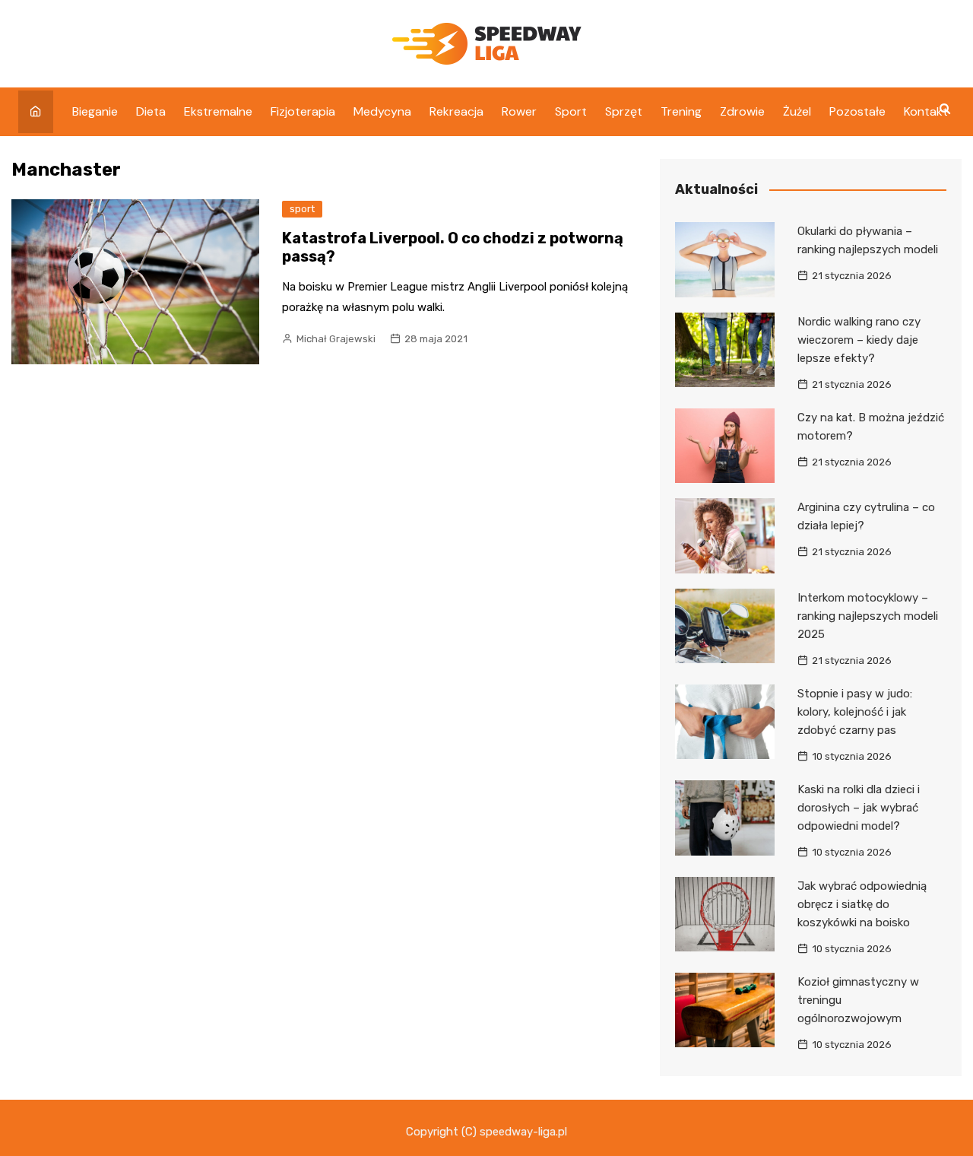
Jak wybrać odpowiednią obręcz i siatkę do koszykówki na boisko (862, 904)
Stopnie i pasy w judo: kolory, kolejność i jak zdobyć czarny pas (854, 712)
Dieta (151, 111)
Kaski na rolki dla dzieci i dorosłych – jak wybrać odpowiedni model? (858, 808)
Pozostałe (857, 111)
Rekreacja (456, 111)
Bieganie (95, 111)
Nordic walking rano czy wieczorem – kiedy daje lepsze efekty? (859, 340)
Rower (519, 111)
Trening (681, 111)
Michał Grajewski (336, 339)
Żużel (797, 111)
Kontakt (926, 111)
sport (302, 208)
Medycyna (382, 111)
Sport (571, 111)
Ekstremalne (218, 111)
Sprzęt (623, 111)
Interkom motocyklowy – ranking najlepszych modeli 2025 (867, 616)
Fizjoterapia (303, 111)
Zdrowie (742, 111)
